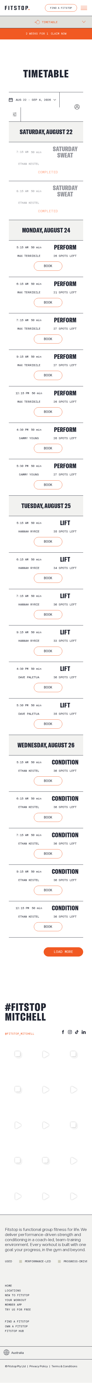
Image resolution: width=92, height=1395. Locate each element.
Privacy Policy (38, 1366)
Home (8, 1285)
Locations (13, 1290)
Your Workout (15, 1300)
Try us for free (18, 1309)
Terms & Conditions (64, 1366)
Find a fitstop (17, 1321)
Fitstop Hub (14, 1331)
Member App (13, 1304)
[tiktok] (77, 1032)
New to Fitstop (17, 1295)
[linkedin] (84, 1032)
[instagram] (70, 1032)
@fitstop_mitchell (19, 1033)
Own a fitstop (16, 1326)
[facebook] (63, 1032)
